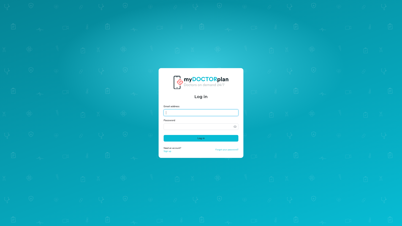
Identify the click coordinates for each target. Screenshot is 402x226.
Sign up (167, 151)
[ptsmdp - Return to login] (201, 82)
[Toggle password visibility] (235, 126)
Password (169, 120)
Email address (171, 106)
